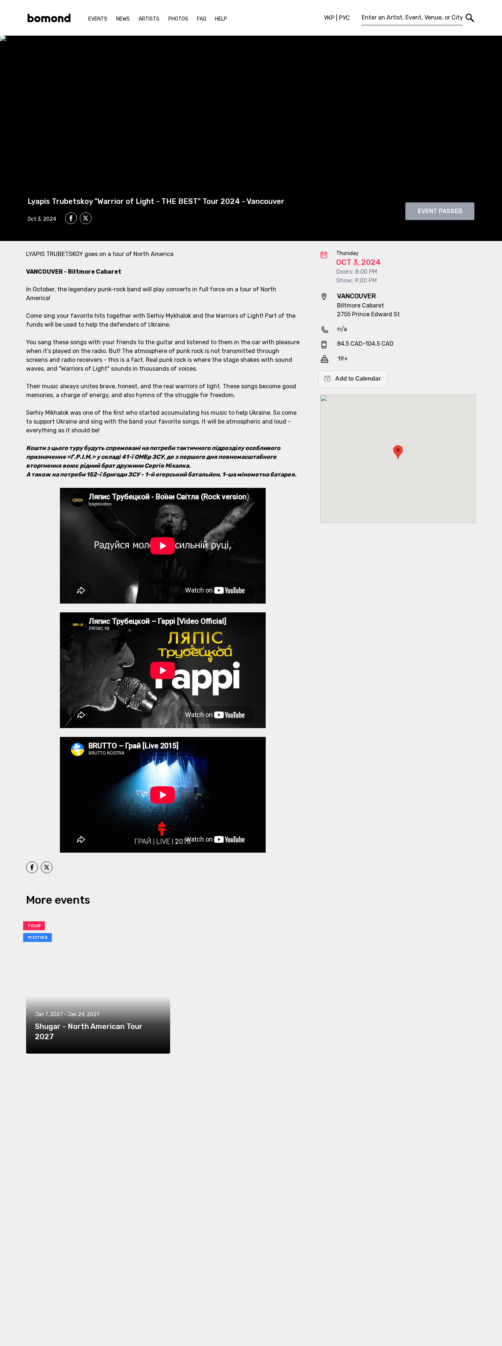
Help (221, 19)
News (123, 19)
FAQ (201, 19)
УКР (329, 17)
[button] (398, 452)
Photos (178, 19)
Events (97, 19)
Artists (149, 19)
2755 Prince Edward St (368, 314)
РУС (344, 17)
